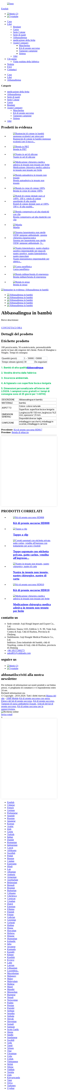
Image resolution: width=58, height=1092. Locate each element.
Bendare (17, 27)
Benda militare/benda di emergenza (29, 277)
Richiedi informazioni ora (13, 693)
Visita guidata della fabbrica (26, 61)
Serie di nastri (19, 35)
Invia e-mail (6, 714)
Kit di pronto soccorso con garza (34, 698)
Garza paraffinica (21, 269)
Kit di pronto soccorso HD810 (31, 590)
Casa (9, 21)
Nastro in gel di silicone (24, 157)
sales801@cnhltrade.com (19, 653)
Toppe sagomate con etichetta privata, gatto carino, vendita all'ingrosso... (31, 555)
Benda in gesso (20, 284)
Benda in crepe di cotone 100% (28, 191)
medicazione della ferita (24, 40)
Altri (15, 56)
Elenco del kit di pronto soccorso (16, 701)
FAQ (9, 67)
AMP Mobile (12, 698)
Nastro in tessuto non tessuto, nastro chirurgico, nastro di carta (30, 575)
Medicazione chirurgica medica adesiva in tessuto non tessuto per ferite (31, 168)
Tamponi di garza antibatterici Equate (18, 703)
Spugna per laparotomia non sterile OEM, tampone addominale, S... (29, 241)
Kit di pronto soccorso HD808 (31, 523)
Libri (9, 24)
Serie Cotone (19, 32)
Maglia (16, 227)
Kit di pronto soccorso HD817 (28, 429)
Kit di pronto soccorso (29, 48)
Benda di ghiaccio (20, 432)
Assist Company (21, 43)
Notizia (10, 64)
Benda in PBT (20, 149)
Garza (16, 29)
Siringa (22, 53)
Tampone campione (28, 51)
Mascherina (24, 45)
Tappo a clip (20, 534)
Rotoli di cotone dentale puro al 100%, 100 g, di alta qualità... (31, 205)
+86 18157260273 (16, 650)
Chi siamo (12, 59)
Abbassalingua (20, 37)
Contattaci (12, 69)
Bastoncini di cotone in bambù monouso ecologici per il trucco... (32, 140)
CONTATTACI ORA (11, 327)
